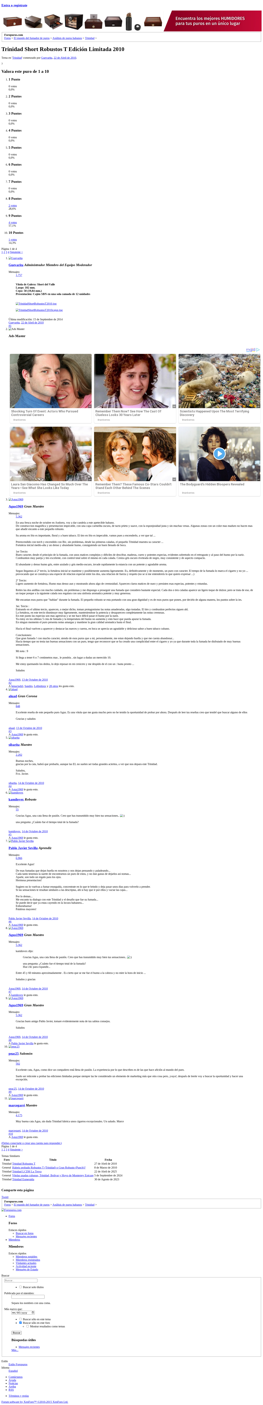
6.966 (19, 858)
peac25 (14, 1053)
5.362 (19, 516)
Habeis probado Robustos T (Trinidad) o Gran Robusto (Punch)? (49, 1167)
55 (17, 809)
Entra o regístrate (14, 5)
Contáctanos (16, 1376)
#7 (10, 991)
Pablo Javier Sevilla (23, 848)
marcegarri (17, 1105)
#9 (10, 1091)
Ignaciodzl (17, 686)
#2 (10, 682)
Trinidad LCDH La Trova (27, 1171)
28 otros (53, 686)
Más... (14, 1350)
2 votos (13, 205)
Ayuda (12, 1380)
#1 (10, 325)
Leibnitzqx (40, 686)
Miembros (14, 1239)
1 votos (13, 239)
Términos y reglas (19, 1395)
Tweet (4, 1197)
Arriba (12, 1386)
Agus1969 (16, 506)
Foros (12, 1216)
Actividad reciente (26, 1266)
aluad (13, 696)
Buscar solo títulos (33, 1287)
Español (13, 1370)
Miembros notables (26, 1256)
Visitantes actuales (26, 1263)
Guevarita (46, 57)
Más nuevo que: (13, 1309)
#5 (10, 834)
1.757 (19, 275)
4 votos (13, 222)
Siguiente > (16, 252)
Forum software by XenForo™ (34, 1401)
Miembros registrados (28, 1259)
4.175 (19, 1115)
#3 (10, 731)
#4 (10, 786)
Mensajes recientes (26, 1236)
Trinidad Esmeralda (23, 1179)
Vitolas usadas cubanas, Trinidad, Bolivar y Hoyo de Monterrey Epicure (53, 1175)
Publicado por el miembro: (19, 1293)
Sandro (29, 686)
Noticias (13, 1383)
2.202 (19, 754)
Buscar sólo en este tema (36, 1319)
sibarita (14, 744)
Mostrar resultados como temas (47, 1326)
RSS (11, 1389)
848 (18, 706)
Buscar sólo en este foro (36, 1322)
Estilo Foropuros (18, 1364)
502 (18, 1063)
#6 (10, 921)
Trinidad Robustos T (23, 1163)
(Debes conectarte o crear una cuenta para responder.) (31, 1143)
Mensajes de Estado (27, 1269)
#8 (10, 1040)
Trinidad (17, 57)
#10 (11, 1133)
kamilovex (16, 799)
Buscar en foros (24, 1233)
